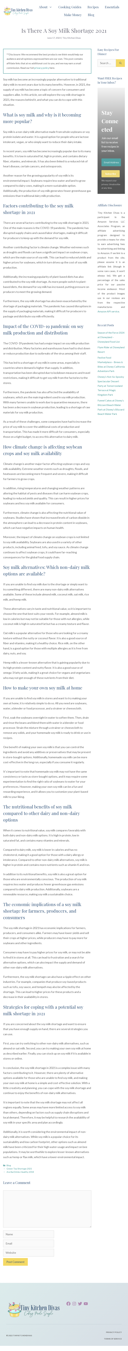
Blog (91, 15)
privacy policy (41, 67)
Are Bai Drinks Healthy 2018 (20, 1172)
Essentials (112, 7)
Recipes (93, 7)
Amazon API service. (109, 311)
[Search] (120, 63)
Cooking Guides (69, 7)
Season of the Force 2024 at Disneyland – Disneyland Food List (111, 337)
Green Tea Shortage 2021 (19, 1168)
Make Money (73, 15)
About (43, 7)
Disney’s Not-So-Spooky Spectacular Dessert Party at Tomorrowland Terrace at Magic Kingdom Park (111, 385)
